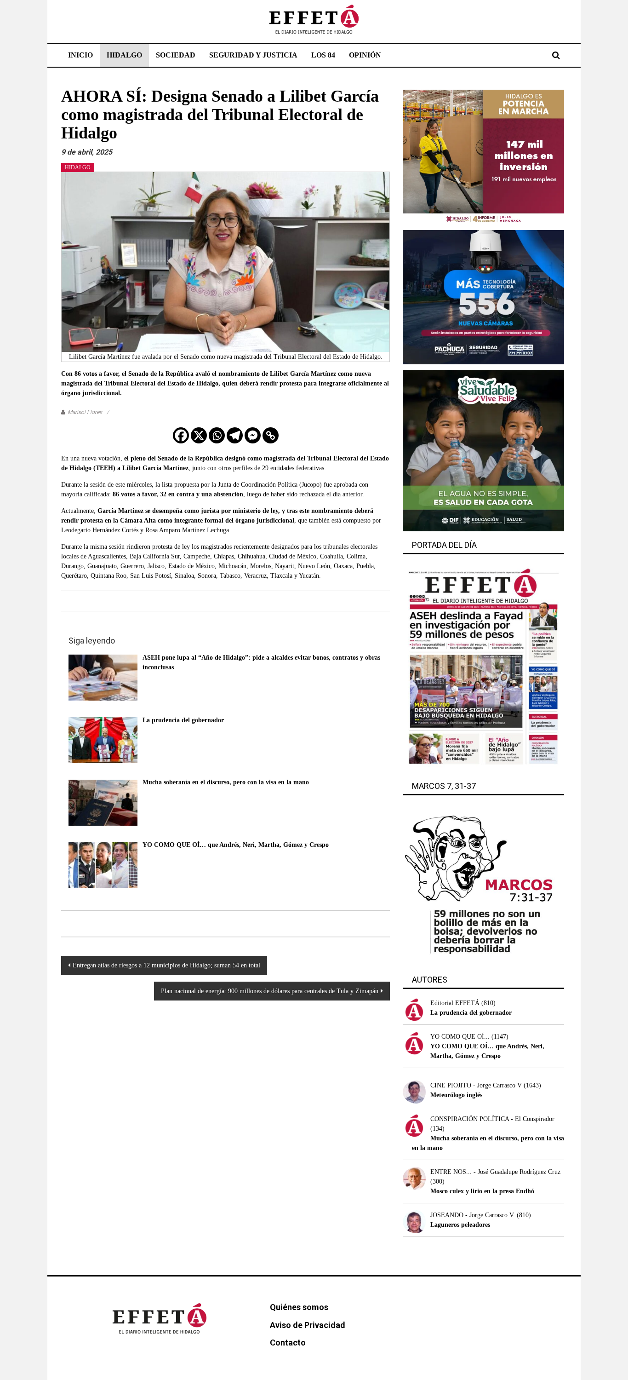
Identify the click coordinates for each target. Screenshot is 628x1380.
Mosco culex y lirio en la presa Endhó (482, 1191)
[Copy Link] (271, 435)
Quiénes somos (299, 1307)
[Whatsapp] (217, 435)
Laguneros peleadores (460, 1224)
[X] (199, 435)
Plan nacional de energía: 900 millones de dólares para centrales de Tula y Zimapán (269, 991)
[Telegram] (235, 435)
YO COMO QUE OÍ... (460, 1036)
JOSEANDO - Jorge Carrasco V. (472, 1215)
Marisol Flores (85, 412)
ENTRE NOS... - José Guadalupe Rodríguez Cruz (495, 1171)
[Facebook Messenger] (253, 435)
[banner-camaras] (483, 296)
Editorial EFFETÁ (455, 1003)
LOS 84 (323, 55)
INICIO (80, 55)
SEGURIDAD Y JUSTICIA (253, 55)
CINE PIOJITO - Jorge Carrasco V (476, 1085)
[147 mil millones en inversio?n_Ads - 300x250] (483, 156)
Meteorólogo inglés (456, 1095)
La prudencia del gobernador (471, 1012)
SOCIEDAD (175, 55)
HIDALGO (124, 55)
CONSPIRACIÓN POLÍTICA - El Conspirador (492, 1119)
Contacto (288, 1342)
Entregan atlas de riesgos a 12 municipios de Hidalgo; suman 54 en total (166, 965)
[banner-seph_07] (483, 450)
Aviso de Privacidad (307, 1325)
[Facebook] (181, 435)
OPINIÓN (365, 55)
